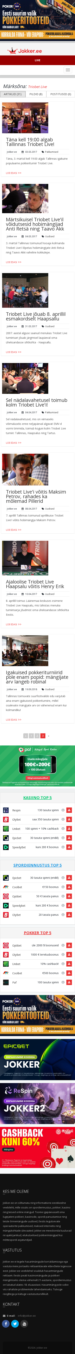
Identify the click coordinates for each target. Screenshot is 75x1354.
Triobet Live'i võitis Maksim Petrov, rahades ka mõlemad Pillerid (36, 496)
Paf (14, 982)
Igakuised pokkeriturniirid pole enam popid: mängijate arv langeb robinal (37, 677)
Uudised (49, 236)
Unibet (16, 829)
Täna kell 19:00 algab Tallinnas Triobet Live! (30, 141)
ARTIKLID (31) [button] (13, 94)
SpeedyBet (19, 847)
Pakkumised (51, 151)
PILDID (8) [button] (35, 94)
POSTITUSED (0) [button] (60, 94)
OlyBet (16, 819)
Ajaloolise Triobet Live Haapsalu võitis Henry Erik (35, 583)
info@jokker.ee (27, 1315)
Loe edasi (11, 173)
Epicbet (16, 838)
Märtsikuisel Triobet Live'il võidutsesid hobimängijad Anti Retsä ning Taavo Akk (35, 224)
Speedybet (18, 905)
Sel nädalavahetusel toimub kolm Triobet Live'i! (36, 402)
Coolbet (17, 887)
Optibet (17, 896)
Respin (16, 810)
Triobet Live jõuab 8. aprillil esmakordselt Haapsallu (36, 316)
